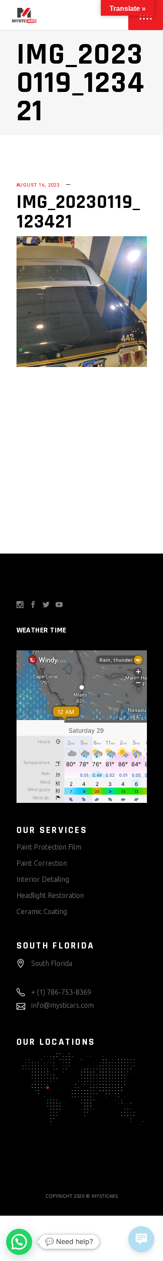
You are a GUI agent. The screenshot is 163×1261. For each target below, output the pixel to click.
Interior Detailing (43, 879)
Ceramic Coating (42, 911)
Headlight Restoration (50, 895)
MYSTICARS (105, 1196)
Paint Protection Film (49, 847)
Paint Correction (42, 863)
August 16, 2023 (38, 185)
